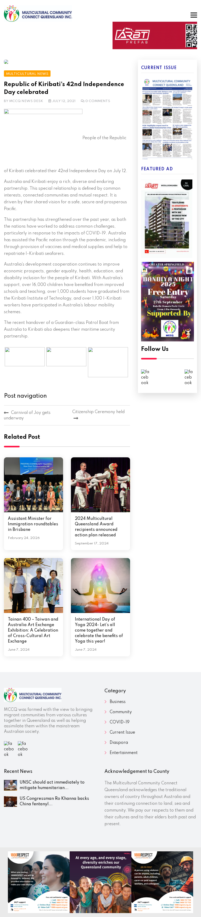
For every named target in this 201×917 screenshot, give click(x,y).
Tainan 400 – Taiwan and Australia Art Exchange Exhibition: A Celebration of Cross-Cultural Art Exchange (33, 630)
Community (121, 712)
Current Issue (122, 732)
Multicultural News (27, 74)
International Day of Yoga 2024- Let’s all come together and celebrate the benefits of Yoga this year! (99, 630)
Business (118, 702)
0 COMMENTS (97, 101)
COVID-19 (120, 722)
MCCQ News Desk (26, 101)
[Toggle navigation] (194, 15)
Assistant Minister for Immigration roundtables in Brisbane (33, 524)
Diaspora (119, 743)
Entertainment (124, 753)
